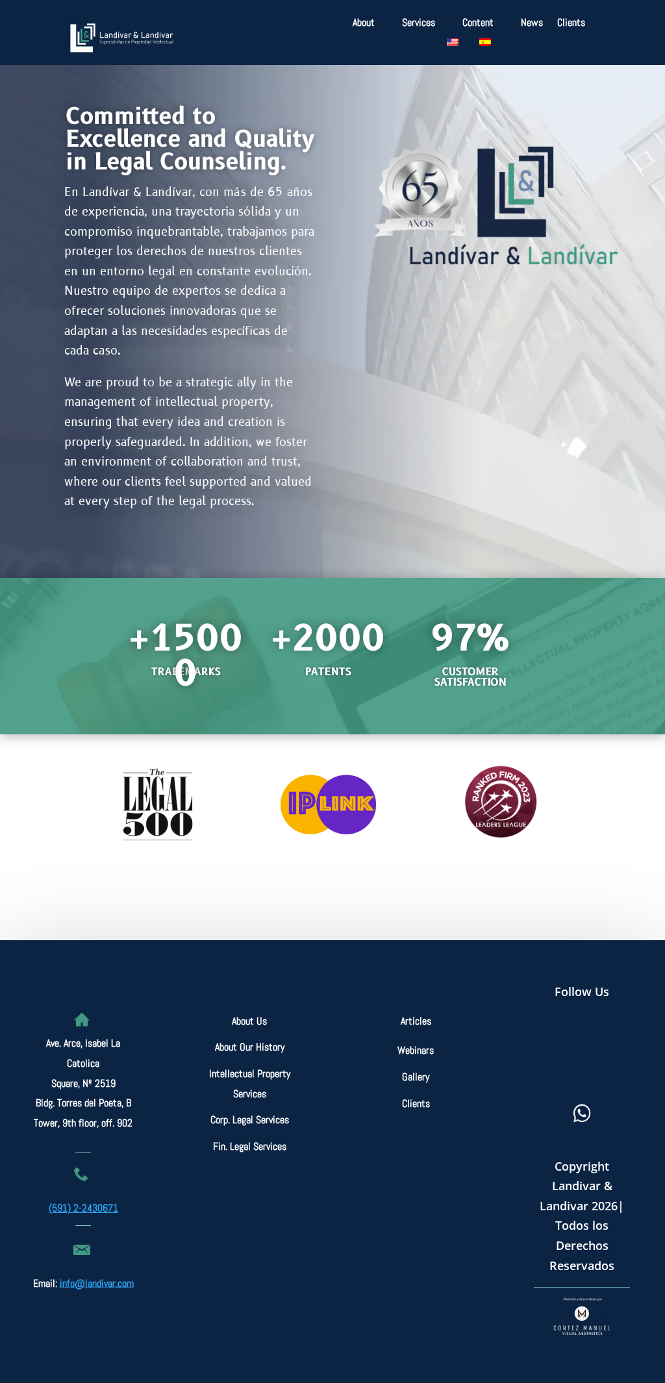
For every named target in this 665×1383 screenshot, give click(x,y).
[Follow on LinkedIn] (603, 1079)
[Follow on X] (601, 1036)
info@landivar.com (97, 1283)
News (532, 23)
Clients (571, 23)
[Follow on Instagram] (560, 1079)
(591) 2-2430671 (83, 1208)
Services (418, 23)
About (364, 23)
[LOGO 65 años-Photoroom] (493, 349)
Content (478, 23)
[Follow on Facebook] (558, 1036)
